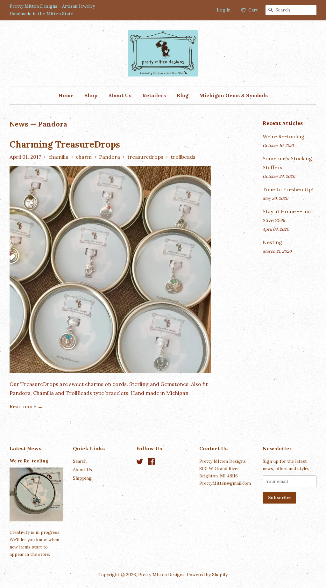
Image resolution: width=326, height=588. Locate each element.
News (19, 124)
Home (66, 95)
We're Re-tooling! (284, 136)
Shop (90, 95)
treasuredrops (145, 157)
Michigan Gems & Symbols (233, 95)
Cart (253, 10)
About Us (119, 95)
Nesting (272, 242)
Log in (223, 10)
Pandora (109, 157)
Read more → (26, 406)
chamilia (58, 157)
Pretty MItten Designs (161, 574)
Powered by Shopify (207, 574)
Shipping (82, 478)
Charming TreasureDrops (65, 144)
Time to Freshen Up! (288, 189)
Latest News (25, 448)
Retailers (154, 95)
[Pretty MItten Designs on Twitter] (139, 463)
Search (80, 461)
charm (84, 157)
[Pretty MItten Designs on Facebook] (151, 463)
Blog (182, 95)
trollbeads (183, 157)
